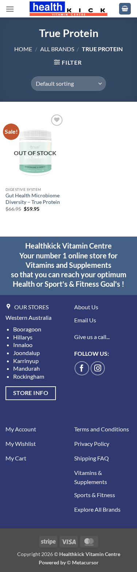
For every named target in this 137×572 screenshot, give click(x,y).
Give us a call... (92, 336)
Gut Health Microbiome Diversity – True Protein (32, 199)
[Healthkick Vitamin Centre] (68, 8)
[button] (9, 9)
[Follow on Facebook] (82, 368)
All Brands (57, 48)
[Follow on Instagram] (98, 368)
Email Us (85, 320)
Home (23, 48)
